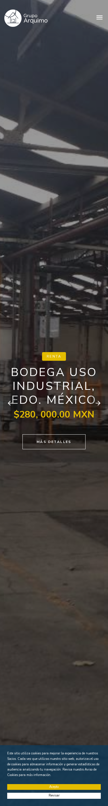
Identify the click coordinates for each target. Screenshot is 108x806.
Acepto (54, 787)
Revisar (54, 795)
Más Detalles (54, 441)
